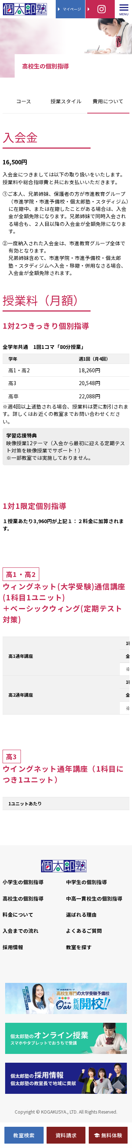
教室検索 (23, 1135)
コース (23, 101)
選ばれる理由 (81, 914)
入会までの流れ (20, 930)
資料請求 (66, 1135)
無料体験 (111, 1135)
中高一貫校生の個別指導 (94, 898)
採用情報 (13, 947)
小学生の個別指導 (23, 882)
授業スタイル (66, 101)
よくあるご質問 (84, 930)
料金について (18, 914)
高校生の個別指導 (23, 898)
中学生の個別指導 (86, 882)
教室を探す (79, 947)
